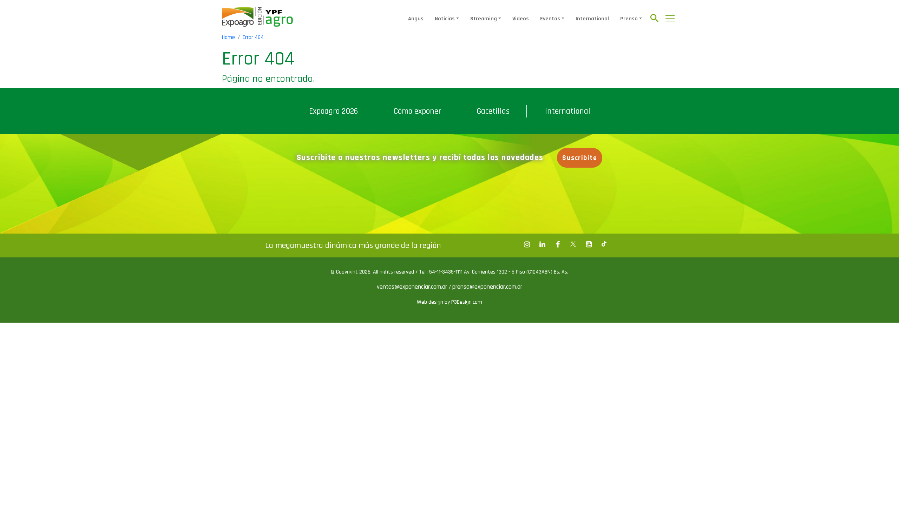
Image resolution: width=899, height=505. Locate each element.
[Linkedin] (542, 244)
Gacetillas (493, 111)
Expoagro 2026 (333, 111)
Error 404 (253, 37)
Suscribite (579, 157)
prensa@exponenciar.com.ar (487, 287)
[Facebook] (526, 244)
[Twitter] (573, 244)
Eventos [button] (550, 18)
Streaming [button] (483, 18)
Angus (416, 18)
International (592, 18)
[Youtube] (588, 244)
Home (228, 37)
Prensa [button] (629, 18)
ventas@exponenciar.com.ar (413, 287)
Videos (520, 18)
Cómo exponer (417, 111)
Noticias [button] (445, 18)
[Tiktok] (604, 244)
